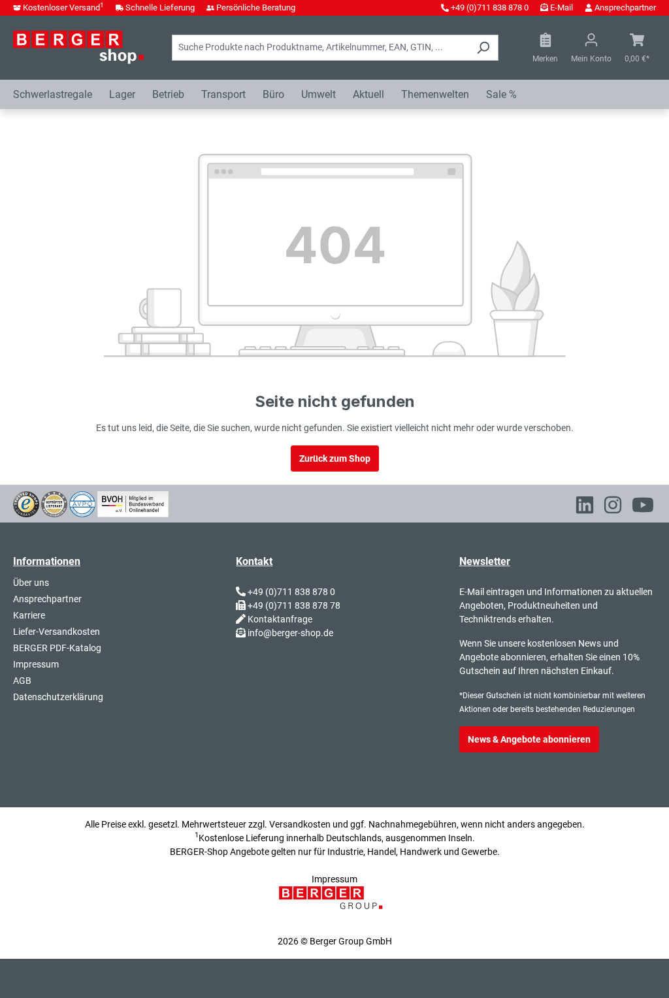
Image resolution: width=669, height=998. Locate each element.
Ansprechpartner (625, 7)
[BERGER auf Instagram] (613, 507)
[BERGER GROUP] (334, 904)
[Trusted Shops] (26, 503)
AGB (22, 680)
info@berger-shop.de (290, 633)
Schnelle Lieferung (160, 7)
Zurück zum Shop (334, 458)
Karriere (29, 615)
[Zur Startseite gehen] (78, 47)
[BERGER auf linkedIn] (585, 507)
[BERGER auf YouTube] (643, 507)
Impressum (36, 664)
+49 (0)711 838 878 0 (490, 7)
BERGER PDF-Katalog (57, 648)
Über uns (31, 582)
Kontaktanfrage (280, 619)
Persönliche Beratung (255, 7)
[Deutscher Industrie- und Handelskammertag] (82, 503)
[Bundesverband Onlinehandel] (133, 503)
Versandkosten (300, 824)
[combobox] (320, 48)
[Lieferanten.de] (54, 503)
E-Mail (561, 7)
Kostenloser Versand (63, 7)
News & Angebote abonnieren (529, 739)
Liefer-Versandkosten (56, 631)
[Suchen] (483, 48)
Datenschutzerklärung (58, 697)
